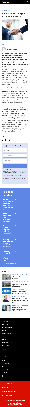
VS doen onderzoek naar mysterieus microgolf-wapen (7, 256)
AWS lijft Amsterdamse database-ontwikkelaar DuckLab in (8, 243)
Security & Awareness (18, 289)
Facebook (6, 363)
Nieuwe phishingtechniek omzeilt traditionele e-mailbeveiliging (8, 204)
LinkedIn (6, 370)
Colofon (4, 330)
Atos (3, 44)
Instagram (7, 376)
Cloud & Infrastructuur (19, 274)
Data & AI (9, 10)
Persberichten (5, 345)
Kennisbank (5, 324)
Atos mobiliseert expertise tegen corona (19, 309)
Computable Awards (7, 327)
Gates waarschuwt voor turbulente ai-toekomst (8, 217)
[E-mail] (3, 140)
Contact (4, 353)
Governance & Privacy (18, 296)
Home (3, 10)
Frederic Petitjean (12, 49)
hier (14, 179)
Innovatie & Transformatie (20, 281)
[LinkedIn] (6, 140)
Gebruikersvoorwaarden (9, 391)
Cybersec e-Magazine (8, 333)
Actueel (16, 42)
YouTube (6, 373)
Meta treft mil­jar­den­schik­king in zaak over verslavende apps (7, 230)
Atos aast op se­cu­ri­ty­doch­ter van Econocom (19, 292)
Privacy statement (7, 395)
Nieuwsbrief (5, 356)
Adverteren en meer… (7, 342)
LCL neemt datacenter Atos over (19, 278)
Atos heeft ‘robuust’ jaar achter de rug (19, 285)
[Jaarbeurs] (15, 403)
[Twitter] (9, 140)
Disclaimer (5, 387)
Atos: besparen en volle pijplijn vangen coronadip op (20, 300)
